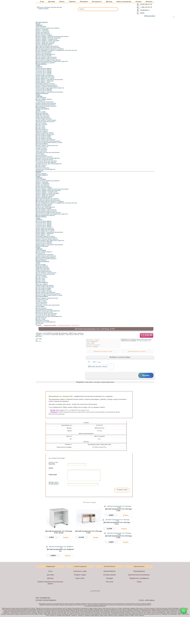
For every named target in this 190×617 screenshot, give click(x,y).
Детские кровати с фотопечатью (46, 57)
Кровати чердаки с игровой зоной (46, 39)
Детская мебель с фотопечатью (46, 120)
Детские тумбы (40, 127)
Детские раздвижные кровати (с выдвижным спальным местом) (56, 50)
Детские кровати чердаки (44, 35)
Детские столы (40, 125)
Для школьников (42, 144)
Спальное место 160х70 (43, 70)
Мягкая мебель (41, 64)
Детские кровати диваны (43, 68)
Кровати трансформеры (43, 53)
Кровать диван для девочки (44, 75)
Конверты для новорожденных (45, 169)
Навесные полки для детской (45, 121)
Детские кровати (42, 22)
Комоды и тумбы (41, 148)
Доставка (51, 1)
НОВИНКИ (39, 25)
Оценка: (51, 468)
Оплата (61, 1)
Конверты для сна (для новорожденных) (49, 163)
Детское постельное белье (44, 159)
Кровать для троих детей (44, 51)
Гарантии (72, 1)
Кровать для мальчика (43, 33)
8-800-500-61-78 (146, 4)
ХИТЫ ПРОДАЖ (41, 26)
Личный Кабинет (110, 571)
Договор (109, 1)
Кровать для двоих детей (44, 44)
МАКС (142, 13)
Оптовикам (84, 1)
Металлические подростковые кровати (48, 60)
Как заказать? (97, 1)
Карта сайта (80, 578)
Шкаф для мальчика (42, 114)
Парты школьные (41, 151)
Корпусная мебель (42, 109)
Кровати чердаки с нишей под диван (47, 40)
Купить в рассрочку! (124, 1)
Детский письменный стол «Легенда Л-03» (88, 532)
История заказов (109, 575)
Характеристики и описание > (137, 351)
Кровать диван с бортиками (44, 81)
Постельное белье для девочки (46, 162)
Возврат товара (80, 575)
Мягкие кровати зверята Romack (46, 58)
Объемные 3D (40, 100)
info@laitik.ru (144, 10)
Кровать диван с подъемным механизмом (49, 79)
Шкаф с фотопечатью (43, 117)
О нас (42, 1)
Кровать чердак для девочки (45, 43)
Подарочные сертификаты (139, 578)
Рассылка (109, 582)
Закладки (109, 578)
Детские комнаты (42, 130)
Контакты (149, 1)
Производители (139, 571)
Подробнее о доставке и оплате (103, 351)
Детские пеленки (41, 165)
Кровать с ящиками (42, 29)
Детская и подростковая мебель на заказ (49, 142)
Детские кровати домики (43, 56)
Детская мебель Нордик (43, 135)
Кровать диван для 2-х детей (45, 78)
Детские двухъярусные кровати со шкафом (50, 49)
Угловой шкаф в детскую (44, 118)
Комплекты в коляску (42, 168)
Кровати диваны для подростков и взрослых (50, 88)
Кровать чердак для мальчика (45, 42)
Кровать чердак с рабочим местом (47, 145)
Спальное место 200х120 (44, 90)
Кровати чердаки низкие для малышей (48, 38)
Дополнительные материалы (139, 575)
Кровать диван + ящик (43, 82)
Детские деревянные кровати (45, 62)
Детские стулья (40, 128)
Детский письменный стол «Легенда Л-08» (118, 536)
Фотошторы (39, 170)
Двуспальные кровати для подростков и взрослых (52, 61)
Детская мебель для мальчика (45, 139)
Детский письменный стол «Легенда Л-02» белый (58, 532)
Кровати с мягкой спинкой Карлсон (47, 86)
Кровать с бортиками (42, 31)
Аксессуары (40, 154)
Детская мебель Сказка (43, 137)
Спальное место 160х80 (43, 71)
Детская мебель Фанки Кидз (45, 134)
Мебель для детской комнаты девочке (48, 141)
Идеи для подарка (42, 131)
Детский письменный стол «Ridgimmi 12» (60, 550)
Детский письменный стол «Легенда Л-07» (117, 523)
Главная (38, 325)
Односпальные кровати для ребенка (47, 28)
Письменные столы (42, 147)
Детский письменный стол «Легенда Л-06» (118, 509)
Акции (139, 582)
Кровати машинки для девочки (45, 104)
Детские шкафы (41, 112)
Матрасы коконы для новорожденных (48, 158)
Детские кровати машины (44, 99)
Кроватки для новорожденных (45, 54)
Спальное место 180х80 (43, 72)
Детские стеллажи (41, 124)
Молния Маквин (41, 107)
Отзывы (138, 1)
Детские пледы (40, 166)
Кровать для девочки (42, 32)
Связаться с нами (79, 571)
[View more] (59, 517)
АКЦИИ (38, 24)
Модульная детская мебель (45, 133)
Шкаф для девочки (42, 113)
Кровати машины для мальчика (46, 103)
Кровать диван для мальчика (45, 77)
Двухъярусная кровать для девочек (47, 46)
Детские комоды (41, 123)
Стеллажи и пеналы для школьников (47, 152)
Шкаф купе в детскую (42, 116)
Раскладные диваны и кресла (45, 83)
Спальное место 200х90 (43, 74)
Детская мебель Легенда (44, 138)
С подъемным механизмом (44, 102)
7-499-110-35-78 (146, 7)
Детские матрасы (41, 155)
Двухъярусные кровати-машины (46, 106)
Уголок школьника (41, 149)
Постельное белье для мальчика (46, 161)
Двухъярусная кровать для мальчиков (48, 47)
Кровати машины (42, 93)
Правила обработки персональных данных (50, 582)
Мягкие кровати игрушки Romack (46, 85)
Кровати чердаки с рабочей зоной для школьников (52, 36)
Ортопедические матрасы (44, 156)
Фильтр (38, 172)
